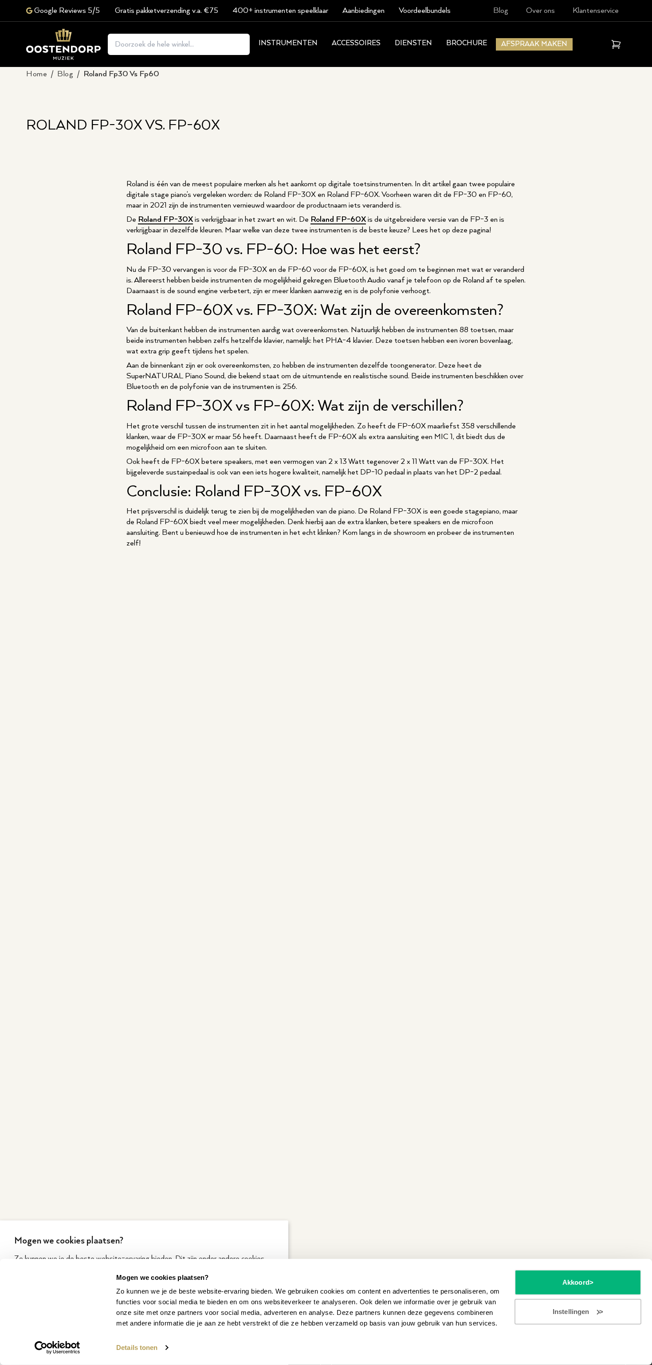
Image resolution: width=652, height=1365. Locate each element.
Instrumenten (288, 43)
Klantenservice (596, 10)
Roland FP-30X (165, 219)
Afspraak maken (534, 44)
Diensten (413, 43)
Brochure (466, 43)
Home (36, 74)
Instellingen (571, 1311)
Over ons (540, 10)
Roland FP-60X (338, 219)
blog (65, 74)
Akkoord (575, 1282)
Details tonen (136, 1347)
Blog (500, 10)
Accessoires (356, 43)
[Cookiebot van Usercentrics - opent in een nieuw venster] (57, 1347)
